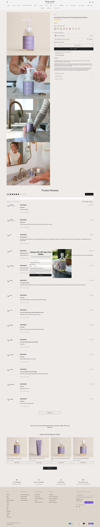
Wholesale (37, 494)
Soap (8, 498)
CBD (8, 515)
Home (55, 14)
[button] (7, 2)
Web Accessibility (53, 502)
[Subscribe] (92, 495)
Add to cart (78, 45)
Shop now (16, 462)
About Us (51, 494)
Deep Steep (11, 522)
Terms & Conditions (53, 496)
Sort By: (84, 201)
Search (8, 494)
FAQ (36, 500)
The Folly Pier (24, 498)
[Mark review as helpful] (92, 212)
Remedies (9, 511)
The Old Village (24, 500)
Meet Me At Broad (25, 494)
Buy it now (74, 48)
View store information (59, 55)
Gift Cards (9, 517)
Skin (7, 507)
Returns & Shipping (53, 498)
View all (50, 468)
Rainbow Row (24, 496)
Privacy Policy (52, 500)
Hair (7, 505)
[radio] (55, 28)
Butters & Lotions (10, 500)
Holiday (8, 513)
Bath (8, 496)
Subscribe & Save (39, 502)
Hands (8, 504)
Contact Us (37, 496)
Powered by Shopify (10, 524)
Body (8, 502)
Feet (7, 509)
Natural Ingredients (39, 498)
